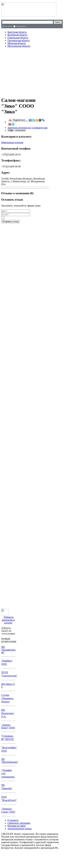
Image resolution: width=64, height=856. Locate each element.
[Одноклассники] (37, 120)
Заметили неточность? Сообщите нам (27, 127)
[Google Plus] (9, 124)
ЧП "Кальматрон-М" (8, 650)
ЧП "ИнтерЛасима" (9, 760)
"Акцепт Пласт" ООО (8, 726)
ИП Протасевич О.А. (7, 713)
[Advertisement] (25, 71)
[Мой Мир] (40, 120)
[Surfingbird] (13, 124)
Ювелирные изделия (12, 142)
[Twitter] (33, 120)
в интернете (21, 26)
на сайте (8, 26)
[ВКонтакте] (30, 120)
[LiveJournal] (43, 120)
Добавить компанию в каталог (8, 620)
